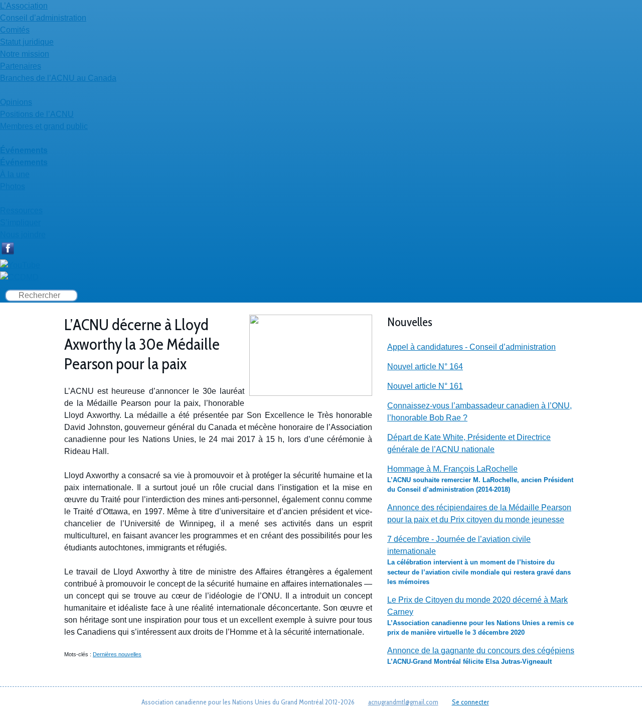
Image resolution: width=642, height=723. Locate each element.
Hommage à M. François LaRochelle (452, 469)
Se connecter (470, 702)
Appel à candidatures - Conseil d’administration (471, 347)
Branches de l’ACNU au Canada (58, 78)
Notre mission (24, 54)
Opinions (16, 102)
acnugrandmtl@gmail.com (403, 702)
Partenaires (20, 66)
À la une (15, 174)
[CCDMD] (19, 277)
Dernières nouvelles (117, 654)
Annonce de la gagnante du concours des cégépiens (480, 650)
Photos (12, 186)
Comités (15, 30)
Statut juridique (27, 42)
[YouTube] (20, 265)
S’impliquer (20, 222)
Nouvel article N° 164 (425, 366)
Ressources (21, 210)
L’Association (24, 6)
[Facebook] (7, 253)
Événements (24, 150)
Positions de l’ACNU (37, 114)
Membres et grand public (44, 126)
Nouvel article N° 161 (425, 386)
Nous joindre (23, 234)
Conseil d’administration (43, 18)
